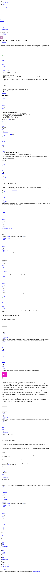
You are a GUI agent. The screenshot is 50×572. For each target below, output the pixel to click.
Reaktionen (3, 61)
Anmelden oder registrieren (5, 7)
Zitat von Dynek (5, 151)
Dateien (3, 26)
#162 (4, 111)
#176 (4, 418)
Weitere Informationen (35, 571)
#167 (4, 226)
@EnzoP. (3, 291)
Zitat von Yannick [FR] (6, 70)
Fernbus (3, 540)
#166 (4, 202)
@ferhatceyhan (4, 227)
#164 (4, 147)
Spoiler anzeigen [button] (4, 93)
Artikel (3, 27)
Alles (2, 22)
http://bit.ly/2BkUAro (14, 190)
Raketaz (9, 464)
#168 (4, 251)
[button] (3, 534)
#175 (4, 379)
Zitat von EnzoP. (5, 271)
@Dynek (11, 134)
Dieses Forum (3, 24)
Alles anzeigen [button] (5, 86)
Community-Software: (5, 547)
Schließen (39, 571)
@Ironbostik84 (4, 502)
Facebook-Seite (8, 236)
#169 (4, 267)
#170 (4, 290)
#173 (4, 353)
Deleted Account (4, 42)
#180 (4, 519)
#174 (4, 368)
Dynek (9, 119)
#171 (4, 308)
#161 (4, 66)
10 (3, 528)
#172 (4, 338)
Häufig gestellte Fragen (5, 29)
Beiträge (3, 64)
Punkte (3, 129)
